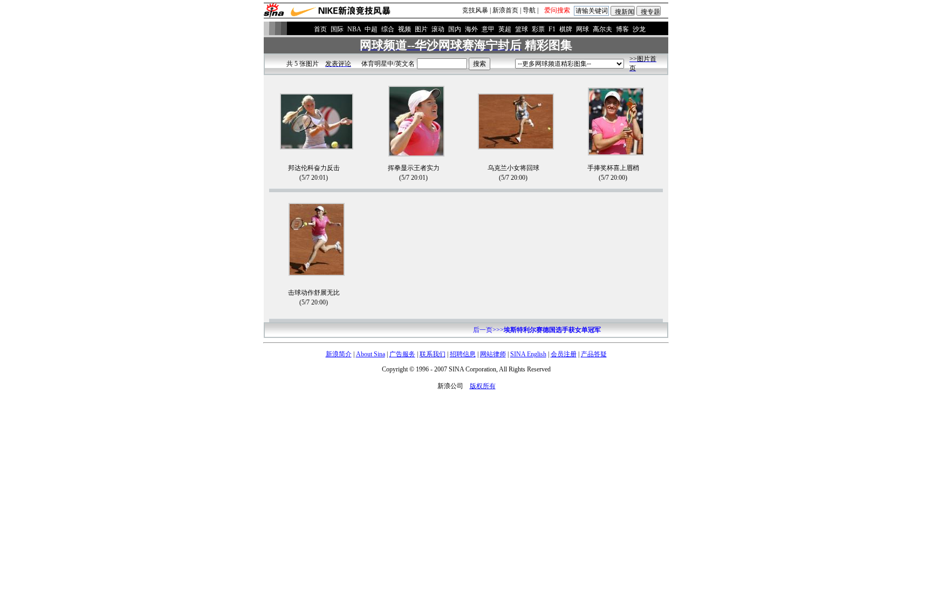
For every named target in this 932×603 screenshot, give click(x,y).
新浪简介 (339, 354)
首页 (320, 29)
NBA (354, 29)
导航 (529, 10)
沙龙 (639, 29)
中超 (371, 29)
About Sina (370, 354)
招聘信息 (463, 354)
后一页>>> (537, 330)
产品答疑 (594, 354)
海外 (471, 29)
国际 (337, 29)
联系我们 (433, 354)
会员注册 (564, 354)
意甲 (488, 29)
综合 (387, 29)
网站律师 (493, 354)
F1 (552, 29)
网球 (582, 29)
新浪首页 (505, 10)
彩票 (538, 29)
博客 (622, 29)
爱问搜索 (557, 10)
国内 (454, 29)
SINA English (528, 354)
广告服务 (402, 354)
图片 (421, 29)
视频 (404, 29)
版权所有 (483, 386)
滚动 (437, 29)
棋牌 (565, 29)
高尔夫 (602, 29)
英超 (504, 29)
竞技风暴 (475, 10)
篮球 (521, 29)
